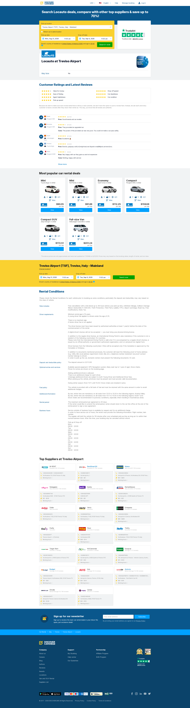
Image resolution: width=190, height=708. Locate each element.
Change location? (45, 269)
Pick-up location (46, 23)
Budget (52, 569)
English (106, 3)
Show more (62, 164)
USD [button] (91, 3)
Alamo (127, 466)
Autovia (128, 569)
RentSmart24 (92, 466)
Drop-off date (82, 35)
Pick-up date (45, 35)
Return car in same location (52, 32)
